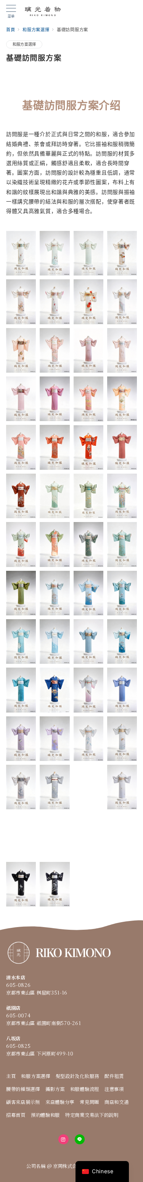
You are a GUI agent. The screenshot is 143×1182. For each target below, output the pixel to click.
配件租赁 (114, 1076)
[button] (21, 253)
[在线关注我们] (80, 1139)
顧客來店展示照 (23, 1102)
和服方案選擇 (24, 44)
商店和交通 (116, 1102)
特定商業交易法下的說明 (92, 1115)
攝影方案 (55, 1089)
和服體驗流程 (84, 1089)
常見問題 (89, 1102)
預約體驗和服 (45, 1115)
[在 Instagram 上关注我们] (63, 1139)
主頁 (11, 1076)
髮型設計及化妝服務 (77, 1076)
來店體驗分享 (59, 1102)
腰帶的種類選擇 (23, 1089)
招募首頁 (16, 1115)
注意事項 (114, 1089)
